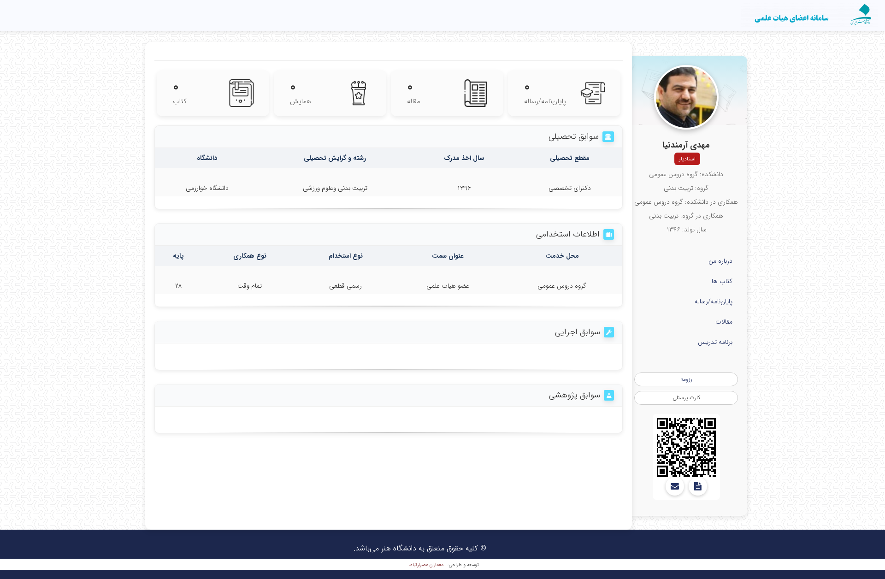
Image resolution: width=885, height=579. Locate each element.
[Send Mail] (675, 486)
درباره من (720, 261)
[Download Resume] (698, 486)
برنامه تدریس (715, 342)
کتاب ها (722, 281)
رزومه (686, 379)
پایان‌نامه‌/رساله (713, 301)
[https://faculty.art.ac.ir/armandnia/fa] (686, 447)
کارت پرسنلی (686, 397)
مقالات (723, 322)
